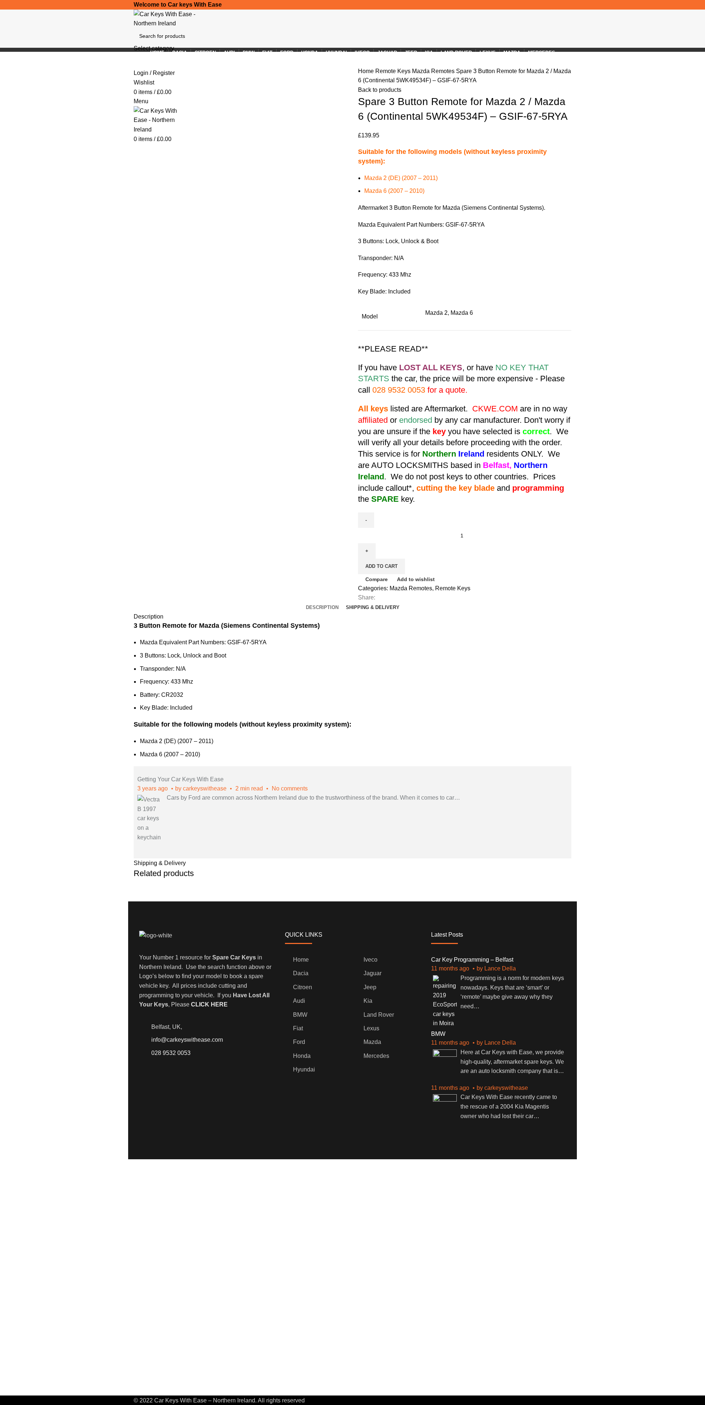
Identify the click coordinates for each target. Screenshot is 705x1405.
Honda (302, 1056)
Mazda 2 (436, 313)
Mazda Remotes (434, 71)
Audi (299, 1001)
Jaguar (373, 973)
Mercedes (376, 1056)
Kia (368, 1001)
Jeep (370, 987)
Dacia (300, 973)
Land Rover (379, 1015)
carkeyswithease (205, 788)
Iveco (370, 960)
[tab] (322, 607)
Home (366, 71)
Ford (299, 1042)
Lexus (371, 1028)
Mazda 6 (462, 313)
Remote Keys (393, 71)
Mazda (372, 1042)
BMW (300, 1015)
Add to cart (381, 566)
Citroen (302, 987)
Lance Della (500, 968)
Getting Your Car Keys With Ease (180, 779)
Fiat (298, 1028)
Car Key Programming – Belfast (472, 960)
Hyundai (304, 1069)
